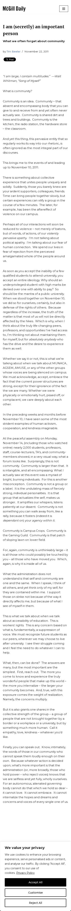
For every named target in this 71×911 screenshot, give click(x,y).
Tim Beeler (13, 51)
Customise (35, 892)
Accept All (35, 882)
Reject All (35, 903)
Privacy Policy (25, 873)
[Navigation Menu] (63, 9)
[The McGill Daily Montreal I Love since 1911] (14, 9)
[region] (35, 876)
